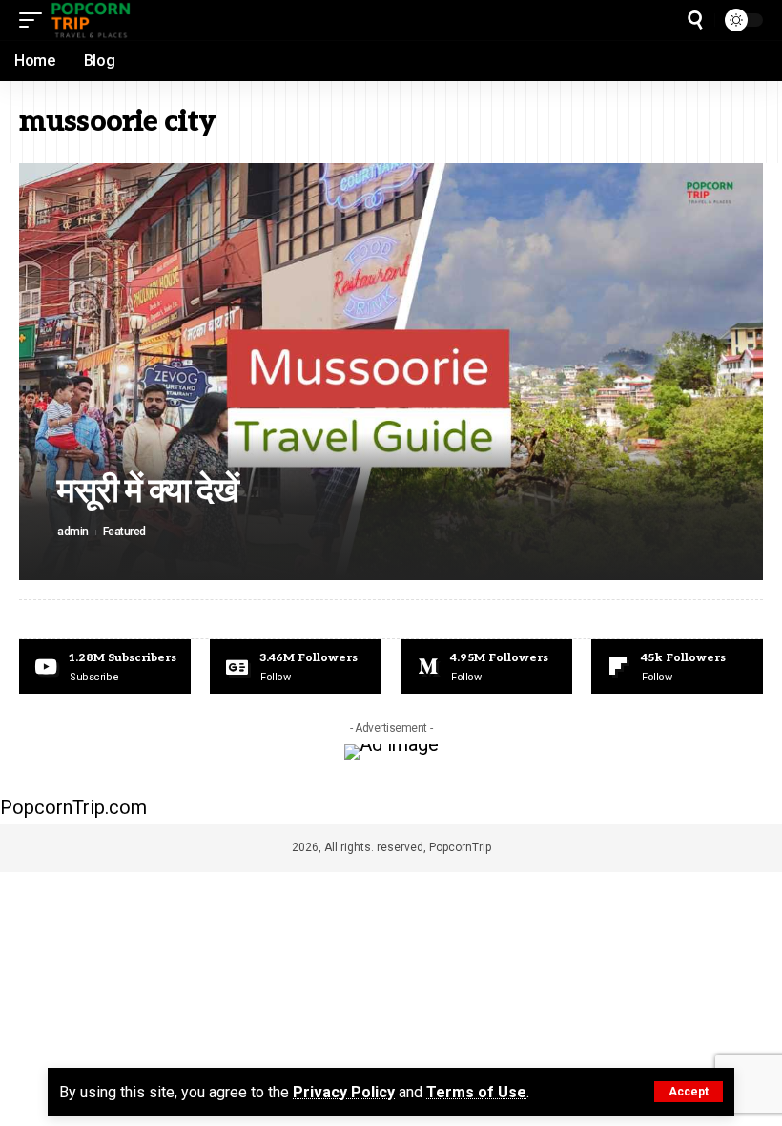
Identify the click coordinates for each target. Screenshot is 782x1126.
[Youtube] (105, 667)
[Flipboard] (677, 667)
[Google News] (295, 667)
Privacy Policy (344, 1092)
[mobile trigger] (35, 20)
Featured (124, 531)
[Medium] (486, 667)
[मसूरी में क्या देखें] (391, 371)
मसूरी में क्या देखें (147, 491)
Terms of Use (476, 1092)
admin (73, 531)
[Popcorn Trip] (91, 20)
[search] (695, 20)
